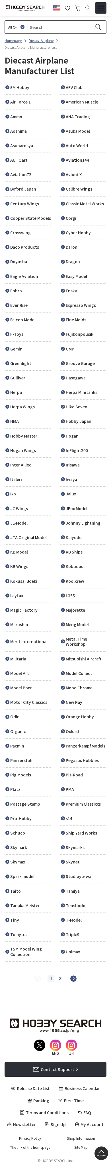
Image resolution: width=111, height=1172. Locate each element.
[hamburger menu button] (100, 8)
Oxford (72, 731)
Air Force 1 (20, 101)
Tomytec (19, 934)
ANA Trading (78, 116)
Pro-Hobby (21, 818)
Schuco (17, 832)
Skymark (18, 847)
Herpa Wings (22, 406)
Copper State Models (30, 218)
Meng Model (77, 624)
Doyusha (18, 261)
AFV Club (74, 87)
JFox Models (77, 508)
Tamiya (73, 891)
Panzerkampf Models (85, 745)
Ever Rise (19, 305)
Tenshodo (75, 905)
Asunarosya (21, 145)
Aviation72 (20, 174)
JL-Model (19, 522)
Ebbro (16, 290)
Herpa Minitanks (81, 392)
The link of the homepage (30, 1147)
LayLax (16, 595)
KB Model (19, 551)
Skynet (73, 861)
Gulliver (17, 377)
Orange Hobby (80, 716)
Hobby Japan (78, 421)
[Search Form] (88, 8)
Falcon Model (23, 319)
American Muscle (82, 101)
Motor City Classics (28, 702)
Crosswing (20, 232)
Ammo (16, 116)
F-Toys (16, 334)
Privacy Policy (30, 1138)
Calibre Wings (79, 188)
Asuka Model (78, 131)
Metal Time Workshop (76, 641)
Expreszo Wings (81, 305)
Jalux (71, 493)
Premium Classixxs (83, 803)
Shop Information (81, 1138)
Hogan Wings (23, 450)
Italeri (16, 479)
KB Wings (19, 566)
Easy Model (76, 276)
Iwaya (71, 479)
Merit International (29, 641)
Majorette (75, 610)
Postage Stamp (25, 803)
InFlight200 (77, 450)
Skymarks (75, 847)
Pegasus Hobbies (82, 760)
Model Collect (79, 673)
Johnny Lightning (83, 522)
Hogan (72, 435)
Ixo (13, 493)
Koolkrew (75, 581)
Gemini (17, 348)
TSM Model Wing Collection (26, 951)
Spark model (22, 876)
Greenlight (20, 363)
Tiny (14, 919)
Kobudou (75, 566)
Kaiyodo (74, 537)
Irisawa (73, 464)
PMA (70, 789)
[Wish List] (67, 7)
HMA (14, 421)
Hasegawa (76, 377)
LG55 (70, 595)
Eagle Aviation (24, 276)
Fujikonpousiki (80, 334)
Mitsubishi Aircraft (84, 658)
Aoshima (18, 131)
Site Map (81, 1147)
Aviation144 (77, 159)
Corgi (71, 218)
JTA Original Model (28, 537)
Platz (15, 789)
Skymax (17, 861)
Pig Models (20, 774)
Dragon (73, 261)
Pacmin (17, 745)
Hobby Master (23, 435)
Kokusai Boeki (23, 581)
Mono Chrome (79, 687)
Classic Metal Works (85, 203)
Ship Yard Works (81, 832)
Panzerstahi (22, 760)
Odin (15, 716)
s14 (69, 818)
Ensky (71, 290)
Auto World (77, 145)
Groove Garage (80, 363)
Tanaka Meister (25, 905)
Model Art (19, 673)
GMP (70, 348)
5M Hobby (19, 87)
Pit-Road (74, 774)
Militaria (18, 658)
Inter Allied (21, 464)
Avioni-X (74, 174)
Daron (71, 247)
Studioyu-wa (78, 876)
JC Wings (19, 508)
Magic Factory (24, 610)
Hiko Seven (76, 406)
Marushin (19, 624)
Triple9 (72, 934)
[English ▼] (56, 7)
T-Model (74, 919)
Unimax (73, 951)
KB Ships (74, 551)
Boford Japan (23, 188)
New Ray (74, 702)
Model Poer (21, 687)
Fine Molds (76, 319)
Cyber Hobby (78, 232)
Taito (15, 891)
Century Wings (24, 203)
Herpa (16, 392)
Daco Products (24, 247)
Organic (18, 731)
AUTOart (19, 159)
